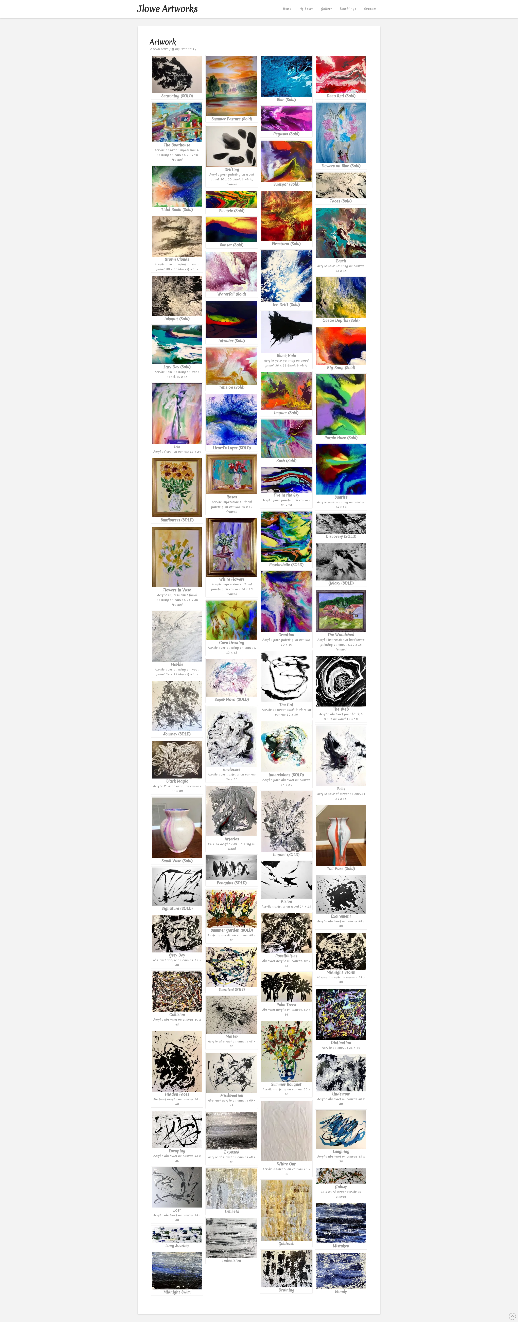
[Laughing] (341, 1129)
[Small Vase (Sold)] (177, 828)
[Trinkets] (231, 1188)
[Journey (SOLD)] (177, 706)
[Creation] (286, 601)
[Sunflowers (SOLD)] (177, 487)
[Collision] (177, 991)
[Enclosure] (231, 736)
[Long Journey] (177, 1235)
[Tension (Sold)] (231, 366)
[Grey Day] (177, 933)
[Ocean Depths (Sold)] (341, 297)
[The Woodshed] (341, 611)
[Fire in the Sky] (286, 480)
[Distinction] (341, 1014)
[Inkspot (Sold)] (177, 296)
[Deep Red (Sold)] (341, 74)
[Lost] (177, 1187)
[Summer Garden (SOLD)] (231, 909)
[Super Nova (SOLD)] (231, 678)
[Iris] (177, 413)
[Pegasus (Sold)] (286, 118)
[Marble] (177, 636)
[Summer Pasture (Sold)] (231, 86)
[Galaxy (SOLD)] (341, 561)
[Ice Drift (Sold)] (286, 276)
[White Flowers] (231, 547)
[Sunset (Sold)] (231, 229)
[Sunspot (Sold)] (286, 161)
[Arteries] (231, 811)
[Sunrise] (341, 469)
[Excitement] (341, 894)
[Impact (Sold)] (286, 391)
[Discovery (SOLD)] (341, 524)
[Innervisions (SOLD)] (286, 746)
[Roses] (231, 474)
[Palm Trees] (286, 987)
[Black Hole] (286, 332)
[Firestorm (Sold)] (286, 216)
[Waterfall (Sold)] (231, 272)
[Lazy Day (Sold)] (177, 344)
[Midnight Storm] (341, 951)
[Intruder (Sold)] (231, 319)
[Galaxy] (341, 1176)
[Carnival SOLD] (231, 967)
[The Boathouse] (177, 122)
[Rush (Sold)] (286, 438)
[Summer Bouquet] (286, 1051)
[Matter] (231, 1015)
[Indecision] (231, 1238)
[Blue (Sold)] (286, 76)
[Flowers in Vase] (177, 557)
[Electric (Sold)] (231, 199)
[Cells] (341, 756)
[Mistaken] (341, 1223)
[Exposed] (231, 1131)
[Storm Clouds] (177, 236)
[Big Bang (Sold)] (341, 346)
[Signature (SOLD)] (177, 887)
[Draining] (286, 1268)
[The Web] (341, 681)
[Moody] (341, 1271)
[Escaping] (177, 1129)
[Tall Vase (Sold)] (341, 835)
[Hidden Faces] (177, 1061)
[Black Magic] (177, 760)
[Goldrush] (286, 1210)
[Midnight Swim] (177, 1270)
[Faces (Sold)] (341, 185)
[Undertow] (341, 1072)
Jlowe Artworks (167, 8)
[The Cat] (286, 676)
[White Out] (286, 1131)
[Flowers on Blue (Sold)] (341, 133)
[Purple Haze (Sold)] (341, 404)
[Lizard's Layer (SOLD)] (231, 419)
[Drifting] (231, 146)
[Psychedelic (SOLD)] (286, 537)
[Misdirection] (231, 1073)
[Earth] (341, 233)
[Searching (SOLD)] (177, 74)
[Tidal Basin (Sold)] (177, 186)
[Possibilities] (286, 933)
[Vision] (286, 880)
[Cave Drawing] (231, 620)
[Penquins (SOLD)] (231, 867)
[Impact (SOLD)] (286, 821)
